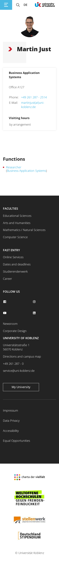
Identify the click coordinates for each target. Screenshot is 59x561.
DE (25, 5)
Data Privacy (11, 421)
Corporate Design (15, 331)
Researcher (13, 167)
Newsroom (10, 324)
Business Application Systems (26, 171)
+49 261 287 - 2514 (34, 97)
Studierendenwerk (15, 271)
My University (21, 387)
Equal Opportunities (16, 441)
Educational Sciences (17, 216)
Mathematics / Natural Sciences (24, 230)
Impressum (10, 410)
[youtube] (5, 313)
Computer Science (15, 237)
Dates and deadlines (16, 264)
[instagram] (34, 302)
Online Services (13, 257)
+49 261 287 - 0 (13, 364)
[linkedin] (34, 313)
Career (7, 279)
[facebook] (5, 302)
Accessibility (11, 431)
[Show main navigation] (6, 5)
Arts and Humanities (16, 223)
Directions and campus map (22, 356)
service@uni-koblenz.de (19, 371)
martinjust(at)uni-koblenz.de (32, 105)
